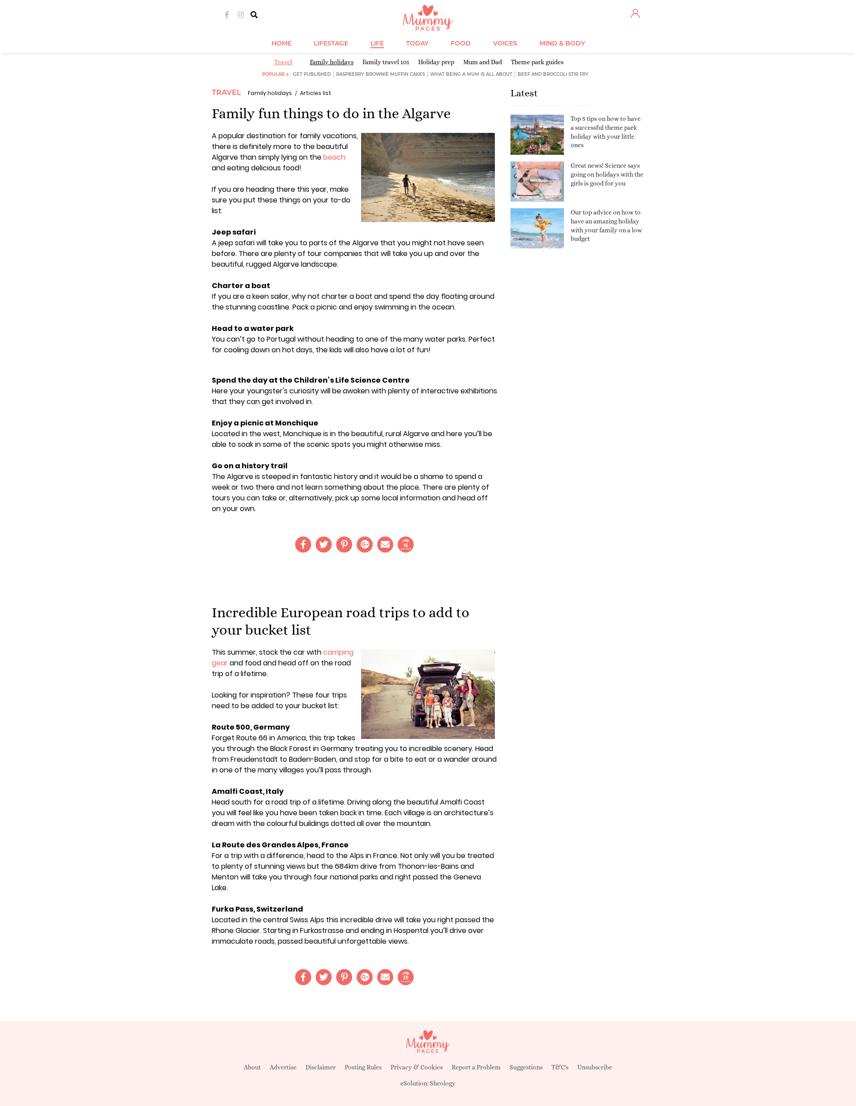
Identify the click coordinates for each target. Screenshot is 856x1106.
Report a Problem (476, 1067)
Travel (283, 62)
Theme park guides (537, 62)
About (252, 1067)
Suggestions (526, 1067)
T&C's (559, 1067)
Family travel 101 (385, 62)
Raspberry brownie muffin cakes (380, 74)
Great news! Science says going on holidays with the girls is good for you (607, 174)
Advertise (283, 1067)
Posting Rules (363, 1067)
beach (334, 157)
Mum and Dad (482, 62)
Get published (312, 74)
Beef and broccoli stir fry (553, 74)
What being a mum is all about (471, 74)
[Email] (385, 544)
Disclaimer (320, 1067)
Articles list (315, 93)
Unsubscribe (594, 1067)
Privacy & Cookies (417, 1067)
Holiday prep (436, 62)
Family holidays (332, 62)
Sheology (443, 1083)
